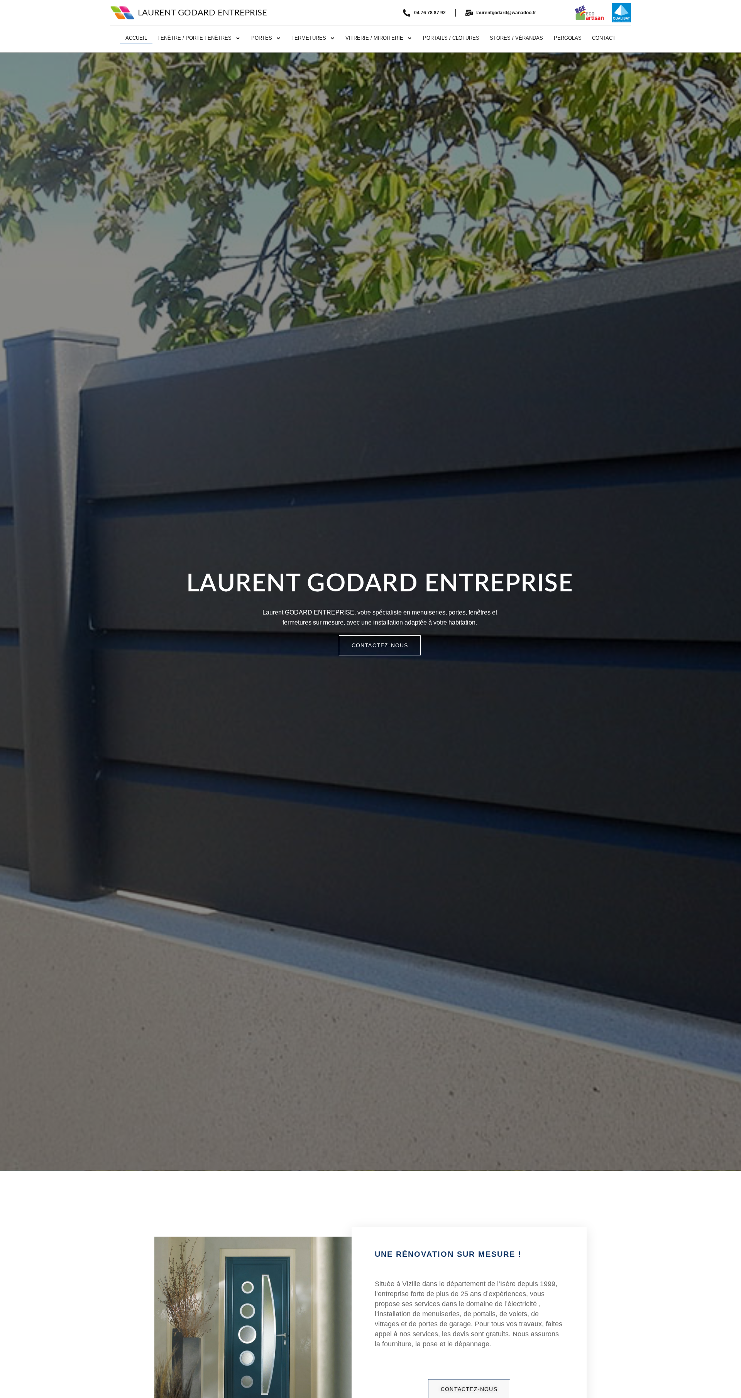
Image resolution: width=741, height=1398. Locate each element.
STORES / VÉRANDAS (516, 38)
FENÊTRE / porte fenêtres (194, 38)
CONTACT (604, 38)
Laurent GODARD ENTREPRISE (202, 12)
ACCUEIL (136, 38)
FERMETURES (308, 38)
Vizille (411, 1284)
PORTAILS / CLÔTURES (451, 38)
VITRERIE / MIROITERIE (374, 38)
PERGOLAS (568, 38)
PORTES (261, 38)
